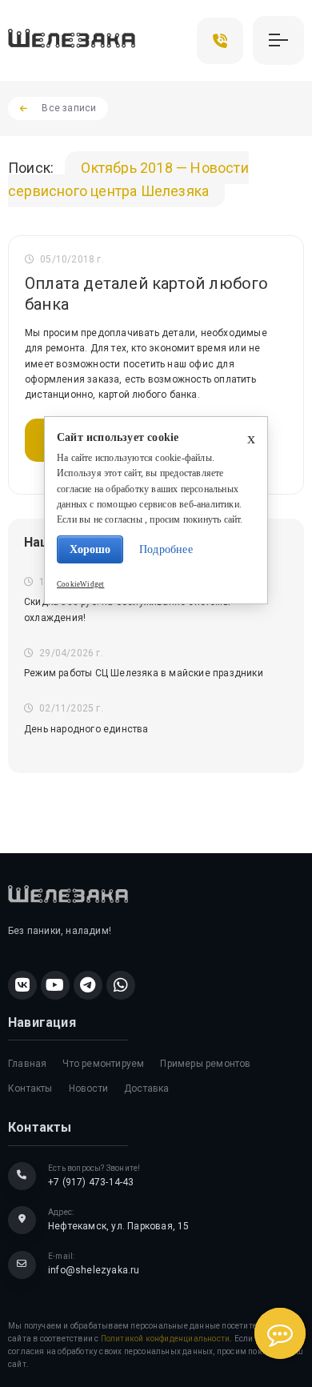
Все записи (69, 108)
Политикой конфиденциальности (165, 1338)
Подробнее (166, 549)
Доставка (147, 1088)
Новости (88, 1088)
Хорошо (90, 549)
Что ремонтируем (103, 1063)
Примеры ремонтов (205, 1063)
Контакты (30, 1088)
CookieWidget (80, 584)
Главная (27, 1063)
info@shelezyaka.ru (94, 1270)
